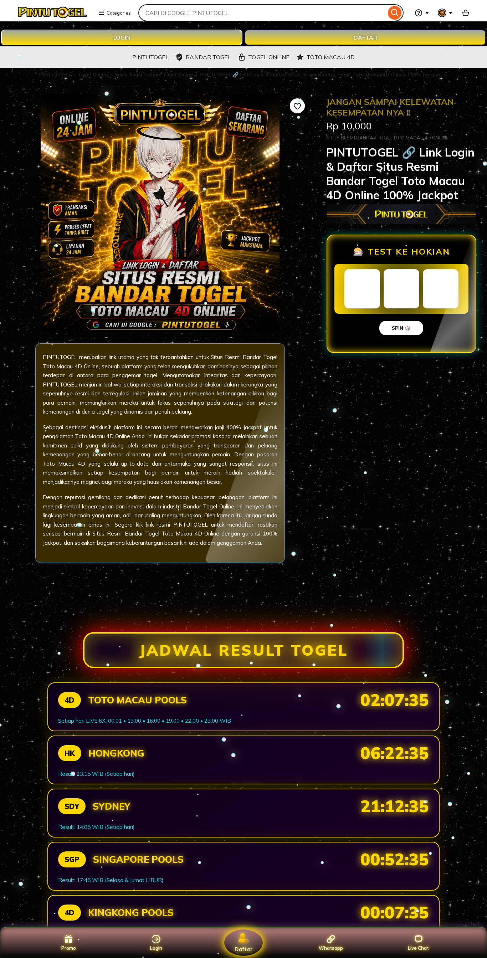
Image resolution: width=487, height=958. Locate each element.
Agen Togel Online (171, 74)
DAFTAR (365, 37)
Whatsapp (331, 948)
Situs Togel (129, 74)
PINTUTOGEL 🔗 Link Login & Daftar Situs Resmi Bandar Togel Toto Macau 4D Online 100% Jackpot (320, 74)
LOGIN (121, 37)
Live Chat (418, 948)
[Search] (395, 12)
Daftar (243, 949)
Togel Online (93, 74)
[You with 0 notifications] (445, 12)
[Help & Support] (422, 12)
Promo (68, 948)
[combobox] (262, 12)
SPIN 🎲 (401, 328)
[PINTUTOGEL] (52, 17)
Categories (119, 13)
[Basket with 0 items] (465, 12)
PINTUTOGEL (55, 74)
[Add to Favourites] (297, 105)
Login (156, 948)
